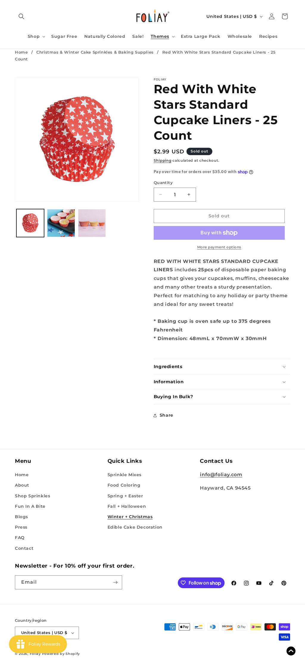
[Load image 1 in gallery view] (30, 223)
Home (21, 52)
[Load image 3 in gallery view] (92, 223)
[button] (21, 16)
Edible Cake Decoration (135, 527)
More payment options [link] (219, 247)
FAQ (20, 537)
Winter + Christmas (130, 516)
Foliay (35, 654)
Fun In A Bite (30, 506)
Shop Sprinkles (32, 496)
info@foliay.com (221, 474)
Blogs (21, 516)
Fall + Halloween (127, 506)
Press (21, 527)
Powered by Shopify (61, 654)
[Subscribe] (115, 582)
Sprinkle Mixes (124, 474)
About (22, 485)
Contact (24, 548)
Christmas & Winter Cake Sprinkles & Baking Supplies (95, 52)
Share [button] (166, 415)
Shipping (163, 160)
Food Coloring (124, 485)
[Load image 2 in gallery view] (61, 223)
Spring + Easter (125, 496)
